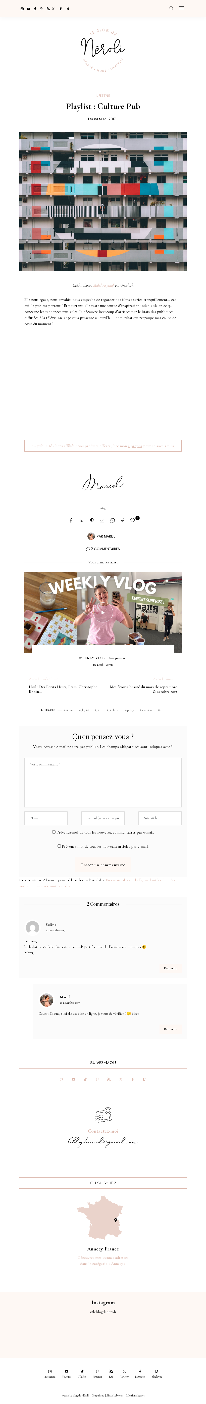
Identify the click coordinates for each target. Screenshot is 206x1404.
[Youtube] (27, 8)
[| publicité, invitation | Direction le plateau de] (39, 1333)
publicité (114, 710)
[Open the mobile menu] (181, 8)
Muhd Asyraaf (103, 285)
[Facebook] (59, 8)
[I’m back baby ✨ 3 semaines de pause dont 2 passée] (64, 1333)
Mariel (109, 536)
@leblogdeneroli (103, 1311)
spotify (130, 710)
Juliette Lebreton (114, 1395)
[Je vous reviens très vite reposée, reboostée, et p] (90, 1333)
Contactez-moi (103, 1131)
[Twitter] (53, 8)
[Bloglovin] (66, 8)
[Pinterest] (40, 8)
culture (69, 710)
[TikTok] (33, 8)
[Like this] (133, 520)
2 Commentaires (105, 549)
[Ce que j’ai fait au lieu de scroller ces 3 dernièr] (13, 1333)
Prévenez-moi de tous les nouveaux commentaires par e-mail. (105, 832)
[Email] (102, 520)
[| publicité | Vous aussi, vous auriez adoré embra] (142, 1333)
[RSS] (46, 8)
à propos (135, 445)
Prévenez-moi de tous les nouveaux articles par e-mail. (105, 846)
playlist (85, 710)
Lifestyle (103, 95)
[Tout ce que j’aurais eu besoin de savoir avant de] (167, 1333)
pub (98, 710)
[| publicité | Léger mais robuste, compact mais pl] (116, 1333)
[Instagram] (20, 8)
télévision (146, 710)
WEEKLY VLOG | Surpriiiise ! (103, 657)
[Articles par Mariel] (91, 536)
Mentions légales (135, 1395)
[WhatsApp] (112, 520)
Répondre (170, 968)
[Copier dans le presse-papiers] (122, 520)
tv (160, 710)
